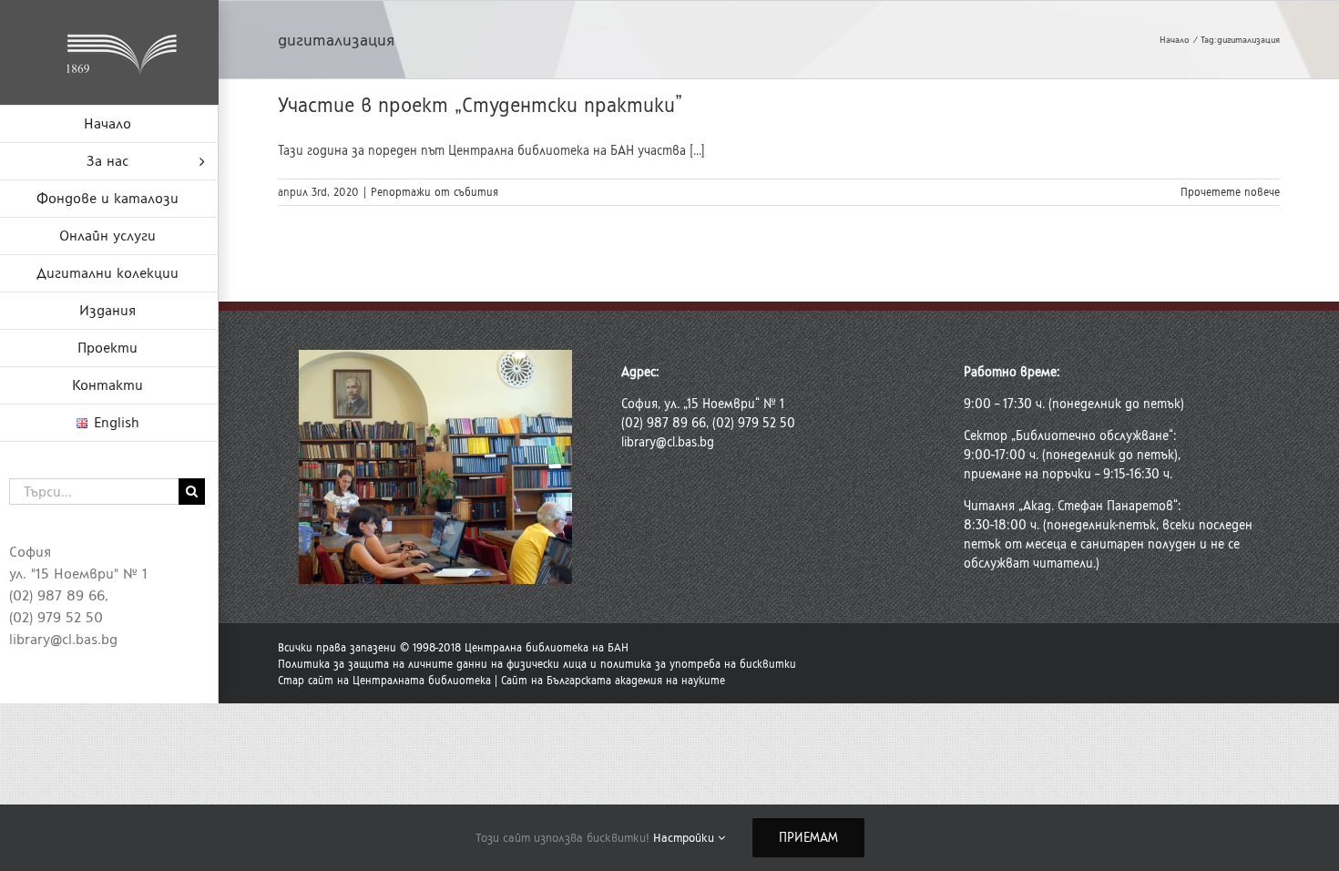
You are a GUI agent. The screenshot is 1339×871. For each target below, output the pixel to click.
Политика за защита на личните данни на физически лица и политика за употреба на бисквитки (537, 664)
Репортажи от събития (434, 192)
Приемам (808, 837)
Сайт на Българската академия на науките (613, 680)
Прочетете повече (1230, 192)
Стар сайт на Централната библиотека (384, 680)
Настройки (685, 838)
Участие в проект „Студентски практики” (480, 105)
